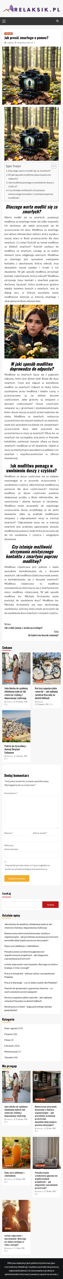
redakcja (10, 43)
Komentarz (11, 793)
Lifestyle (8, 33)
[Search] (57, 20)
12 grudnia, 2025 (21, 756)
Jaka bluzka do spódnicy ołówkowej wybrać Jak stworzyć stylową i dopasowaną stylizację (16, 693)
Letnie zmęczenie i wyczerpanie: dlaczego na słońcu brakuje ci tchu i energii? (31, 966)
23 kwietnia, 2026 (43, 704)
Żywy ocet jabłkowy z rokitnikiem (21, 946)
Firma (7, 1040)
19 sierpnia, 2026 (21, 702)
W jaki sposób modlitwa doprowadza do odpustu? (29, 176)
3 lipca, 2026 (20, 1248)
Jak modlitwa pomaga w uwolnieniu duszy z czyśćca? (31, 184)
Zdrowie (8, 1057)
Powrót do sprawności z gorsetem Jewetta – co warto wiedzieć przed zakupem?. (28, 990)
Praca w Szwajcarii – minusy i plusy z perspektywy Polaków (29, 975)
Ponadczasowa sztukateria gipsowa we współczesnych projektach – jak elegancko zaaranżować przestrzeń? (26, 955)
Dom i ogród (10, 1028)
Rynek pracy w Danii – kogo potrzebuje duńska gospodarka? (28, 1008)
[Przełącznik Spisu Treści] (52, 166)
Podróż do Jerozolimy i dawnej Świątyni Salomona (15, 749)
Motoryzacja (10, 1051)
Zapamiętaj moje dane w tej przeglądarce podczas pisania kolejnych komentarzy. (27, 867)
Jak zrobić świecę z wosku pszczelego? (23, 626)
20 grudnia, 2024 (23, 43)
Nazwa (8, 833)
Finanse (8, 1034)
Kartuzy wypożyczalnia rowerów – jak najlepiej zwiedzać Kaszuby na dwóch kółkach (46, 693)
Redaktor (40, 702)
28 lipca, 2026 (51, 1128)
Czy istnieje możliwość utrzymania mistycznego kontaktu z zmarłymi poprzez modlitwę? (30, 194)
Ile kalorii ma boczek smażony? (43, 633)
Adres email (40, 833)
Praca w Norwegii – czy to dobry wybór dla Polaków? (30, 982)
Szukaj (6, 893)
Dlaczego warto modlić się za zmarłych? (29, 170)
